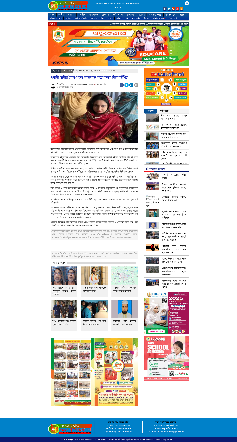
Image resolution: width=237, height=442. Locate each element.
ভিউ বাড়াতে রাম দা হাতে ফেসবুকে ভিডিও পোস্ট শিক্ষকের (64, 291)
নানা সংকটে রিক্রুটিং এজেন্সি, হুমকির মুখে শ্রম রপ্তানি (174, 126)
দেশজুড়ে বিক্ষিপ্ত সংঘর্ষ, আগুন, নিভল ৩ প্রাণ (174, 198)
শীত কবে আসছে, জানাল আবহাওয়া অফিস (174, 117)
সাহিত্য (119, 18)
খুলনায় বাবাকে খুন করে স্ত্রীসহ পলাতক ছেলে (94, 323)
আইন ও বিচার (81, 18)
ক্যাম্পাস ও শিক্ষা (97, 18)
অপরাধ (69, 71)
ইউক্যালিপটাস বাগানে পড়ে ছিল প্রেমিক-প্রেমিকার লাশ (174, 260)
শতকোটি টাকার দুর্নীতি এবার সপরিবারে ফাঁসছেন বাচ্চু (174, 226)
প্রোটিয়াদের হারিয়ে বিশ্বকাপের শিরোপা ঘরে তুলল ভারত (174, 145)
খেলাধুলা (130, 14)
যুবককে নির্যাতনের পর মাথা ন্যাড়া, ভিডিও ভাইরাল (124, 289)
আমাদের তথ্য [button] (158, 18)
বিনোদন (141, 14)
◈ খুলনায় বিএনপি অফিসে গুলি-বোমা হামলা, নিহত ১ (185, 24)
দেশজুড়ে (71, 14)
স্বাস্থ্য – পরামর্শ (56, 18)
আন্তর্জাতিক (93, 14)
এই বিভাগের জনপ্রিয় (155, 169)
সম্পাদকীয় (136, 18)
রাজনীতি (81, 14)
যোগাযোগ (173, 18)
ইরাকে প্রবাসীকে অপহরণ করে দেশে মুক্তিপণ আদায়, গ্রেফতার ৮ (174, 187)
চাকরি (110, 18)
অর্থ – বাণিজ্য (118, 14)
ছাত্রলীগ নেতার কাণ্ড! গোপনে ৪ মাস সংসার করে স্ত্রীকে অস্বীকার (174, 214)
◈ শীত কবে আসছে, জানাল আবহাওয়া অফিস (102, 24)
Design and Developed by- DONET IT (161, 439)
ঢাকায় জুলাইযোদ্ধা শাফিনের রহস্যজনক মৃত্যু (94, 289)
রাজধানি (105, 14)
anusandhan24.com (89, 439)
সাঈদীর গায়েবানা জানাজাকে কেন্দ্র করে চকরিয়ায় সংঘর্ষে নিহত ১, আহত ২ (174, 236)
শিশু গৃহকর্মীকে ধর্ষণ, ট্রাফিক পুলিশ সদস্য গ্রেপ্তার (64, 323)
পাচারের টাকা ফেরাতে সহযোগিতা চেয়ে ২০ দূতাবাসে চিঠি (174, 249)
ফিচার (181, 14)
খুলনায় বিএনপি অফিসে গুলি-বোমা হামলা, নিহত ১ (174, 136)
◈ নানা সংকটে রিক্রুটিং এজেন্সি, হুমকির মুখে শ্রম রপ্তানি (142, 24)
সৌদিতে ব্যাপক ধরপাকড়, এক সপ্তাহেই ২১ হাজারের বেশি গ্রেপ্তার (174, 155)
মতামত (68, 18)
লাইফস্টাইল (170, 14)
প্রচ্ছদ (52, 14)
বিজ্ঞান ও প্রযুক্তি (155, 14)
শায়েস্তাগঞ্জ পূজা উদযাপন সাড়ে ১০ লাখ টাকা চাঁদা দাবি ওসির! (174, 283)
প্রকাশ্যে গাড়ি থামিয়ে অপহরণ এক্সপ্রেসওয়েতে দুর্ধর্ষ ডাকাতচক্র (174, 271)
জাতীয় (61, 14)
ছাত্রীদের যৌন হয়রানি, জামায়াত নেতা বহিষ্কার (124, 323)
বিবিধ (146, 18)
